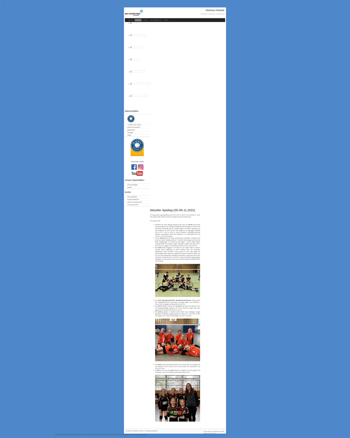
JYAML (216, 431)
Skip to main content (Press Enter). (177, 4)
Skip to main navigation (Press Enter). (178, 2)
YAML (222, 431)
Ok (101, 436)
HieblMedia (213, 433)
